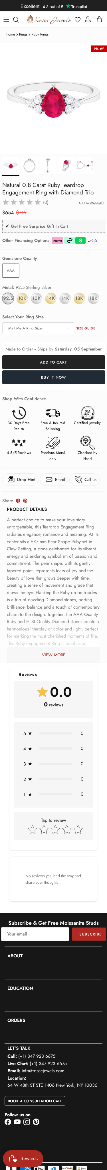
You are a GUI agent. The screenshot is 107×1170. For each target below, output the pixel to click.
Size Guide (85, 328)
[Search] (19, 19)
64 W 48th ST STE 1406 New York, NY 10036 (52, 1085)
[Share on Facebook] (18, 501)
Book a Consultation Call (35, 1101)
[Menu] (6, 19)
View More (53, 655)
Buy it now (53, 377)
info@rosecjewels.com (43, 1070)
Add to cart (53, 362)
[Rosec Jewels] (49, 19)
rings (23, 34)
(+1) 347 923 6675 (36, 1056)
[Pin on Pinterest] (25, 501)
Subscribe (90, 934)
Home (10, 34)
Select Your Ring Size (23, 317)
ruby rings (40, 34)
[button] (77, 19)
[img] (21, 202)
